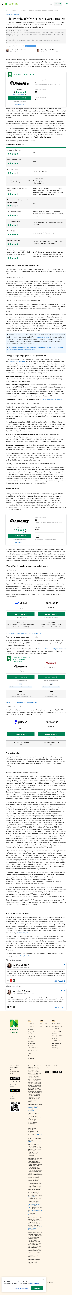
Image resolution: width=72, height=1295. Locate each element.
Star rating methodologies (33, 1046)
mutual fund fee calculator (52, 400)
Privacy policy (57, 1031)
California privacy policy (57, 1034)
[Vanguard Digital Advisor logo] (51, 663)
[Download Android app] (15, 1090)
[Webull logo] (20, 603)
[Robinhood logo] (51, 603)
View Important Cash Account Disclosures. (35, 1228)
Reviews (23, 10)
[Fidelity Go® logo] (20, 667)
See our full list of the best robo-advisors (22, 702)
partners (22, 35)
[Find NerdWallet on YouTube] (49, 1072)
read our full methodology (21, 956)
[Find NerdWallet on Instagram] (53, 1072)
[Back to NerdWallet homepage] (7, 10)
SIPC (33, 1197)
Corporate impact (31, 1033)
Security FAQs (45, 1026)
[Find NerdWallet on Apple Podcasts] (56, 1072)
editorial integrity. (22, 933)
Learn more (19, 98)
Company (31, 1023)
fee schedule (38, 1211)
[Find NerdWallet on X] (46, 1072)
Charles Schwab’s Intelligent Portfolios (52, 649)
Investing (14, 10)
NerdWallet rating (18, 94)
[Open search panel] (51, 4)
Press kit (31, 1056)
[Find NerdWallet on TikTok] (60, 1072)
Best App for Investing (16, 362)
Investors (31, 1058)
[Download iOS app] (15, 1078)
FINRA (29, 1197)
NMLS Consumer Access (35, 1141)
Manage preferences (21, 1288)
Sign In (58, 3)
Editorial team (32, 1050)
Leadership (31, 1026)
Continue (37, 1288)
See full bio (59, 981)
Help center (44, 1023)
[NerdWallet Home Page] (11, 3)
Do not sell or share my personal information (56, 1046)
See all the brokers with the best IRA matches (24, 633)
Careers (30, 1029)
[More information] (25, 94)
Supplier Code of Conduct (57, 1027)
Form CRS (31, 1204)
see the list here (43, 337)
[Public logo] (20, 722)
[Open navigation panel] (2, 3)
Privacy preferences (56, 1039)
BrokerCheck (31, 1214)
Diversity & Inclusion (31, 1037)
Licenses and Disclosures (34, 1109)
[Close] (43, 1279)
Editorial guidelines (31, 1042)
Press (30, 1053)
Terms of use (56, 1023)
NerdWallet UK (51, 1282)
